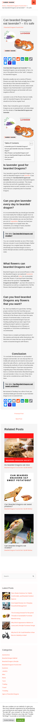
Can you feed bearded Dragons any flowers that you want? (17, 156)
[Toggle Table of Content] (30, 143)
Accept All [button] (20, 720)
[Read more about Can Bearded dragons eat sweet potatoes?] (19, 487)
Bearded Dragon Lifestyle (10, 661)
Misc (3, 674)
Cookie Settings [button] (9, 720)
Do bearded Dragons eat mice (17, 465)
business (5, 668)
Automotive (6, 655)
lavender (27, 175)
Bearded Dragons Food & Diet (13, 27)
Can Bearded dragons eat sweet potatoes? (18, 505)
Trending (5, 691)
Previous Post (19, 413)
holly (20, 276)
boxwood (29, 274)
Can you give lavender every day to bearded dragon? (17, 150)
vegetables (14, 221)
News (4, 678)
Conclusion (8, 159)
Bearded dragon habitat (9, 658)
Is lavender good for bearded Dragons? (16, 146)
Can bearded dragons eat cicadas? (15, 547)
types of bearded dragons (10, 694)
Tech (4, 681)
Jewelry (4, 671)
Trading (4, 684)
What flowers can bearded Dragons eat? (17, 153)
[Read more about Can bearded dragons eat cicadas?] (19, 528)
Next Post (19, 419)
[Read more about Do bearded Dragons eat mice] (19, 448)
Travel (4, 687)
